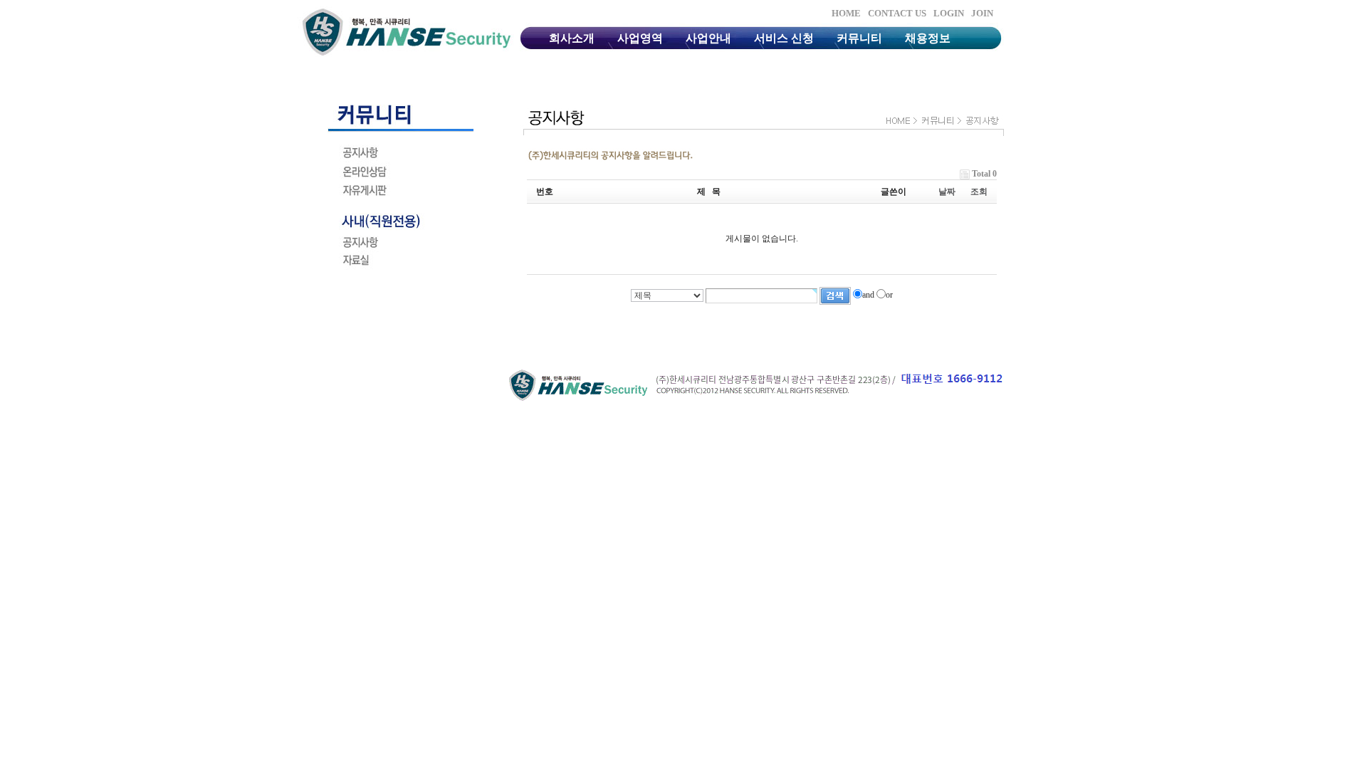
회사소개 (572, 38)
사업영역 (640, 38)
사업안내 (708, 38)
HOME (846, 13)
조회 (979, 192)
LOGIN (948, 13)
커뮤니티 (859, 38)
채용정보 (927, 38)
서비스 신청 (784, 38)
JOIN (982, 13)
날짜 (946, 192)
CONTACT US (897, 13)
